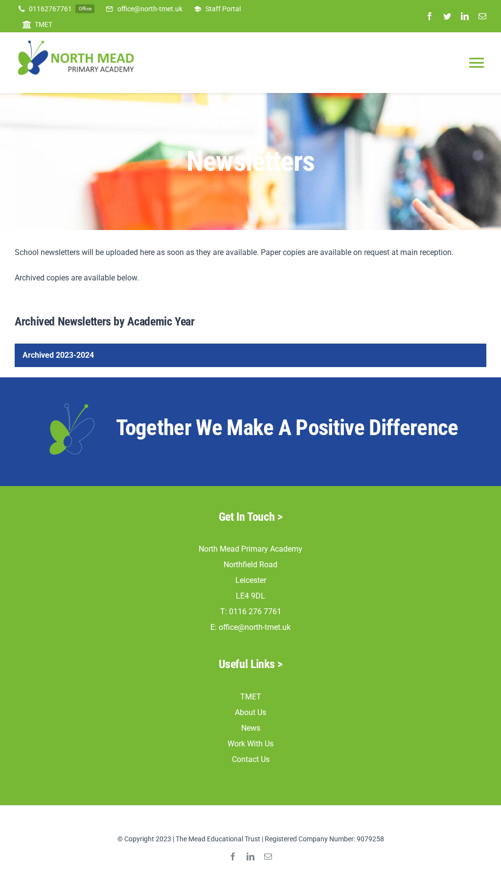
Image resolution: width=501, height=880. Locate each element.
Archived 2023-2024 (58, 355)
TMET (250, 696)
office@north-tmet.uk (255, 627)
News (250, 728)
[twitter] (447, 16)
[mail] (482, 16)
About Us (250, 712)
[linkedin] (465, 16)
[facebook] (429, 16)
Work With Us (250, 743)
